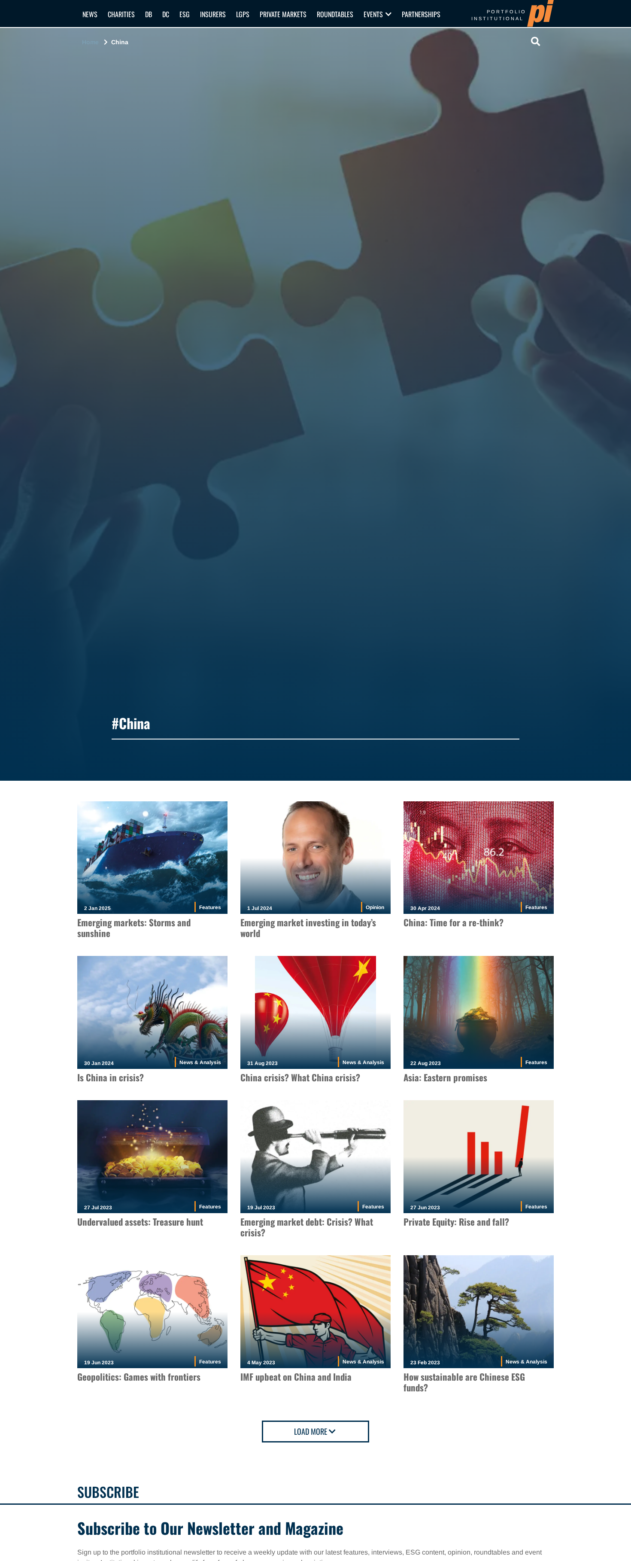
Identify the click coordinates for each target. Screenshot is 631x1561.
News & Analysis (200, 1062)
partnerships (421, 14)
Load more (310, 1431)
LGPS (242, 14)
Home (90, 42)
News (89, 14)
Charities (121, 14)
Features (210, 907)
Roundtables (335, 14)
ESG (184, 14)
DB (148, 14)
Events (373, 14)
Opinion (375, 907)
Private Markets (283, 14)
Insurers (213, 14)
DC (165, 14)
